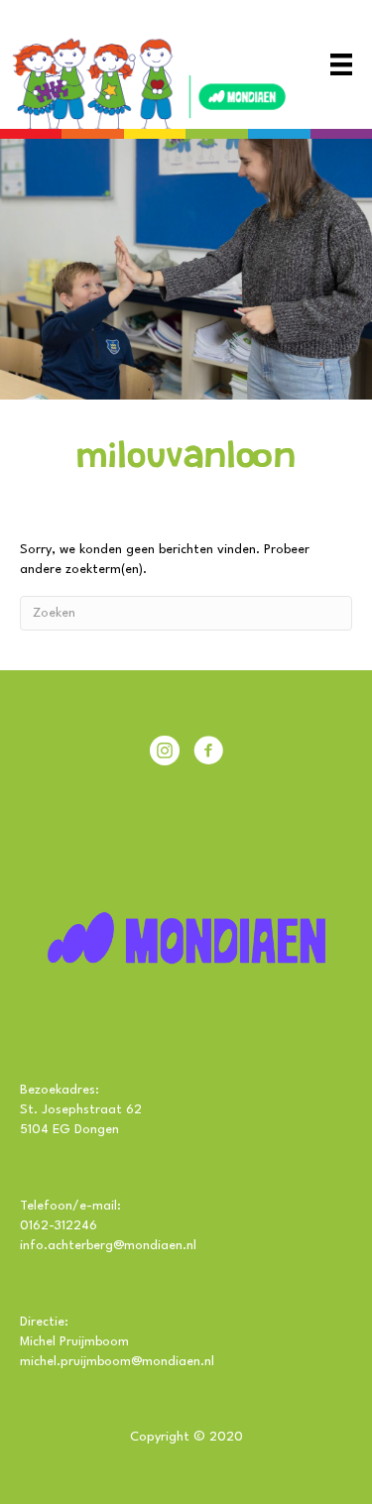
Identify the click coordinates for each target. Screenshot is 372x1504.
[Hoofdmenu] (341, 64)
